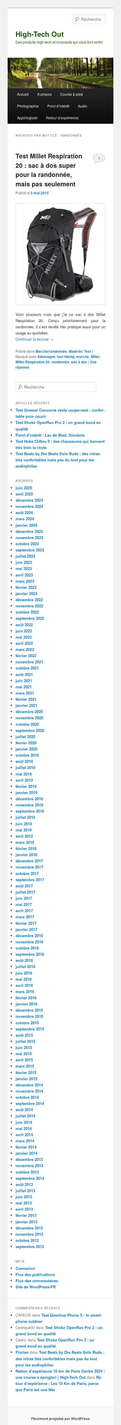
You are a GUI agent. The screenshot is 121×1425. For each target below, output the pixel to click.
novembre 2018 (29, 805)
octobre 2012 (27, 1240)
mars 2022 (25, 649)
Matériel (75, 351)
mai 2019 (24, 774)
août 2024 (24, 512)
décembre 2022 (29, 599)
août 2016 (24, 960)
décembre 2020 (29, 711)
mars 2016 (25, 991)
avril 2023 (24, 575)
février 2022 (26, 655)
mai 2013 (24, 1203)
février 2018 (26, 848)
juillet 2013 (25, 1190)
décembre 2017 (29, 861)
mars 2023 (25, 581)
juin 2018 (24, 823)
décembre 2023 (29, 531)
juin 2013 (24, 1196)
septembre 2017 (30, 879)
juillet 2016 (25, 966)
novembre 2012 (29, 1234)
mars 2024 (25, 518)
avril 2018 (24, 836)
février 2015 (26, 1072)
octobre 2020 (27, 724)
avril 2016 (24, 985)
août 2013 (24, 1184)
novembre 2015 (29, 1016)
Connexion (25, 1268)
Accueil (23, 94)
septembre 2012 (30, 1246)
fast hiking (65, 356)
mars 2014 (25, 1141)
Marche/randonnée (51, 351)
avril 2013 (24, 1209)
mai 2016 (24, 979)
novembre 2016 (29, 942)
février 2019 (26, 786)
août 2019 (24, 761)
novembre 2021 (29, 662)
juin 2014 (24, 1122)
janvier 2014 (26, 1153)
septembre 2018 (30, 811)
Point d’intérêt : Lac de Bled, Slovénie (50, 435)
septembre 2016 (30, 954)
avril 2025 (24, 494)
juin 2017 (24, 898)
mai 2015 (24, 1053)
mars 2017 (25, 916)
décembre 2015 (29, 1010)
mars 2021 (25, 693)
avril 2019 (24, 780)
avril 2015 (24, 1060)
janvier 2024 (26, 525)
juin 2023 (24, 562)
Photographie (28, 105)
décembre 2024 (29, 500)
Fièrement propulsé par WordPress (60, 1418)
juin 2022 (24, 631)
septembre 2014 (30, 1103)
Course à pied (71, 94)
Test (87, 351)
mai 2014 (24, 1128)
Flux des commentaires (37, 1280)
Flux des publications (35, 1274)
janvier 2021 (26, 705)
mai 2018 (24, 830)
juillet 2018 (25, 817)
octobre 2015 (27, 1022)
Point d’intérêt (58, 105)
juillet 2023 (25, 556)
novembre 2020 (29, 717)
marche (82, 356)
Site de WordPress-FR (36, 1287)
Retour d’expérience (62, 117)
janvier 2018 (26, 854)
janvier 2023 (26, 593)
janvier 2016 (26, 1004)
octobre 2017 (27, 873)
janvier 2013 (26, 1221)
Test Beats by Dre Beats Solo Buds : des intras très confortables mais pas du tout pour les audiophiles (58, 460)
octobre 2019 (27, 755)
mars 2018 (25, 842)
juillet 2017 (25, 892)
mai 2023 (24, 568)
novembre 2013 (29, 1165)
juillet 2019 (25, 767)
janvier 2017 (26, 929)
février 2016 (26, 997)
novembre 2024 (29, 506)
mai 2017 (24, 904)
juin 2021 (24, 680)
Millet (95, 356)
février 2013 (26, 1215)
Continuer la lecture (34, 339)
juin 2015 (24, 1047)
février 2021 (26, 699)
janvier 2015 (26, 1078)
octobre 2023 (27, 543)
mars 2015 (25, 1066)
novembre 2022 (29, 606)
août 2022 (24, 624)
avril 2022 (24, 643)
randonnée (60, 361)
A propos (44, 94)
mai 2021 (24, 687)
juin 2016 (24, 973)
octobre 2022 (27, 612)
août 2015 (24, 1035)
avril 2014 (24, 1134)
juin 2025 (24, 488)
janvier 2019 (26, 792)
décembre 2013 (29, 1159)
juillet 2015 (25, 1041)
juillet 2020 (25, 736)
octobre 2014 (27, 1097)
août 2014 (24, 1109)
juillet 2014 (25, 1116)
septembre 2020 (30, 730)
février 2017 (26, 923)
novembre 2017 (29, 867)
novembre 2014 (29, 1091)
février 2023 (26, 587)
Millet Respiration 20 (33, 361)
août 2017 (24, 886)
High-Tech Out (40, 34)
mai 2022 (24, 637)
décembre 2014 (29, 1085)
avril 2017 (24, 910)
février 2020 (26, 742)
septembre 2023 (30, 550)
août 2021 (24, 674)
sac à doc (79, 361)
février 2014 (26, 1147)
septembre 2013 (30, 1178)
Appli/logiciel (27, 117)
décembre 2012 (29, 1228)
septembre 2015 (30, 1029)
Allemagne (46, 356)
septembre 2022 (30, 618)
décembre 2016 (29, 935)
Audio (82, 105)
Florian (22, 1352)
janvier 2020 (26, 749)
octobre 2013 (27, 1172)
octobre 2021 (27, 668)
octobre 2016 (27, 948)
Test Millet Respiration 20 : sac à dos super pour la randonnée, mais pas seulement (49, 169)
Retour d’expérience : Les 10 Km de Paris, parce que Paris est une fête (59, 1383)
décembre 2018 (29, 798)
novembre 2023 (29, 537)
